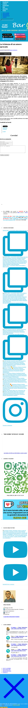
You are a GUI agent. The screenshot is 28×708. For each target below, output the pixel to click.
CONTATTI (5, 17)
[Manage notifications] (3, 705)
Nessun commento (13, 50)
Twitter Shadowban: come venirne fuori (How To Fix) (15, 217)
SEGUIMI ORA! (4, 707)
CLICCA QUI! (16, 705)
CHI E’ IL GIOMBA (6, 13)
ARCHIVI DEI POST (6, 15)
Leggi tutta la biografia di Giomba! (11, 616)
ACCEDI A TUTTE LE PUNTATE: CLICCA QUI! (15, 453)
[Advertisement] (14, 171)
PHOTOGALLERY (6, 14)
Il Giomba (13, 627)
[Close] (14, 701)
